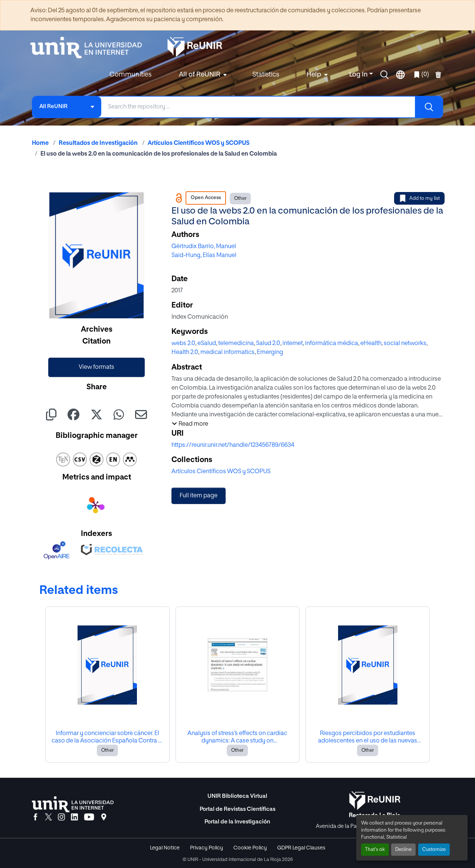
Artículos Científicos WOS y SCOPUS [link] (198, 143)
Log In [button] (359, 74)
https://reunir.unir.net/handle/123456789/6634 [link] (232, 445)
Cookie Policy (250, 848)
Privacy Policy (206, 848)
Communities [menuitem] (130, 74)
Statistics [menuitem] (265, 74)
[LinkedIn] (74, 817)
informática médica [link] (331, 344)
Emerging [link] (270, 352)
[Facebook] (35, 817)
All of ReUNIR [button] (199, 74)
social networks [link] (405, 344)
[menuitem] (201, 75)
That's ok (375, 849)
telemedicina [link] (236, 344)
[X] (48, 817)
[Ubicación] (103, 817)
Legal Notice (165, 848)
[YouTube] (89, 817)
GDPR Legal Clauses (301, 848)
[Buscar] (428, 107)
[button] (384, 74)
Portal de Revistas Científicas (237, 809)
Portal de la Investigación (237, 822)
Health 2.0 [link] (184, 352)
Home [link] (40, 143)
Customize (434, 849)
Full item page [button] (198, 496)
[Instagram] (61, 817)
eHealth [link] (370, 344)
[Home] (89, 47)
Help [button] (314, 74)
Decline (403, 849)
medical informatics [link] (227, 352)
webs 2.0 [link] (183, 344)
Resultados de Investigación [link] (98, 143)
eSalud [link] (206, 344)
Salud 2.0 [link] (268, 344)
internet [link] (292, 344)
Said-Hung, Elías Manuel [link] (203, 256)
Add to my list (424, 198)
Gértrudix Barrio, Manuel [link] (203, 247)
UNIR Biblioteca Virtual (237, 796)
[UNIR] (73, 804)
